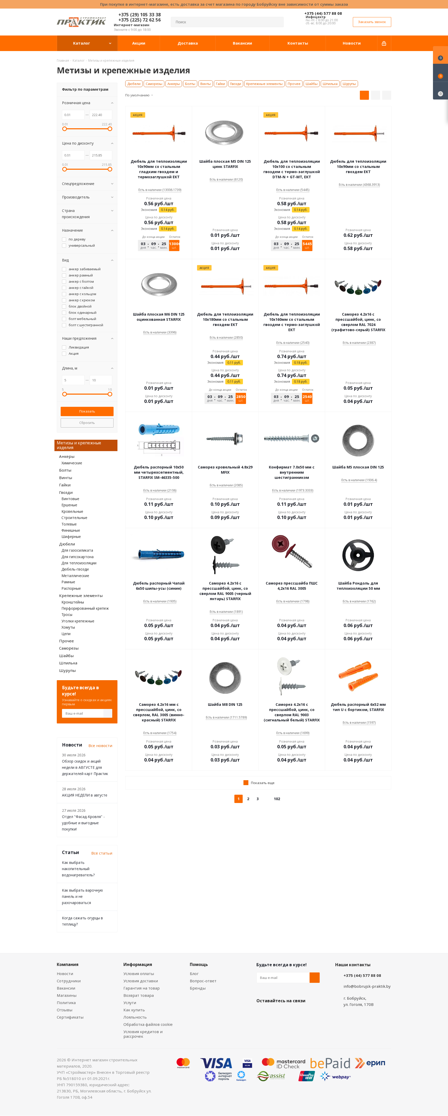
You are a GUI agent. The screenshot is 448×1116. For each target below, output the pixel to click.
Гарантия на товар (141, 988)
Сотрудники (69, 980)
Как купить (134, 1009)
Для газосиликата (77, 550)
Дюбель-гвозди (75, 569)
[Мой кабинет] (384, 43)
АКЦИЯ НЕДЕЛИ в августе (84, 795)
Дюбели (134, 83)
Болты (190, 83)
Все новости (100, 745)
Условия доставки (140, 980)
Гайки (220, 83)
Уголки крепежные (77, 621)
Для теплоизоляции (78, 562)
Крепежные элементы (264, 83)
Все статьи (101, 853)
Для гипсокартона (77, 556)
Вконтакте (261, 1013)
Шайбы (312, 83)
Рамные (68, 581)
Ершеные (69, 504)
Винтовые (70, 498)
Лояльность (135, 1017)
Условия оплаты (138, 973)
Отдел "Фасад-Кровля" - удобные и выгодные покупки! (83, 822)
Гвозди (235, 83)
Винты (205, 83)
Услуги (129, 1002)
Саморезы (154, 83)
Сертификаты (70, 1017)
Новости (65, 973)
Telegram (300, 1013)
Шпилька (330, 83)
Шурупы (349, 83)
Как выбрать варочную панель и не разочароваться (82, 896)
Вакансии (66, 988)
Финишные (70, 530)
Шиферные (71, 536)
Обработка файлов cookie (148, 1024)
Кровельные (72, 511)
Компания (68, 964)
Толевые (69, 524)
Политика (66, 1002)
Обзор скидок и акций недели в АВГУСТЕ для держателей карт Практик (85, 767)
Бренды (198, 988)
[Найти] (277, 22)
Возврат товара (138, 995)
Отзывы (64, 1009)
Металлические (75, 575)
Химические (71, 462)
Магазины (66, 995)
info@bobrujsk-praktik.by (367, 986)
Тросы (66, 614)
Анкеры (173, 83)
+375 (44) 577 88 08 (323, 13)
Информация (137, 964)
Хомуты (68, 627)
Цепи (66, 633)
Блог (194, 973)
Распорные (71, 588)
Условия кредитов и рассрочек (143, 1034)
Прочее (294, 83)
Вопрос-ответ (203, 980)
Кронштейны (72, 602)
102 (277, 798)
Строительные (74, 517)
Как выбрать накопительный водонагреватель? (78, 868)
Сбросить (87, 422)
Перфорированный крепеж (85, 608)
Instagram (287, 1013)
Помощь (199, 964)
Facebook (274, 1013)
